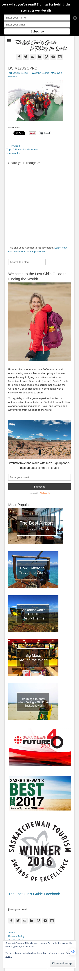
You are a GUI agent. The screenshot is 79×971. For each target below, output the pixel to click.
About (11, 932)
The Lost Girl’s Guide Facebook (34, 894)
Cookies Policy (16, 940)
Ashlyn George (41, 73)
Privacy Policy (16, 936)
